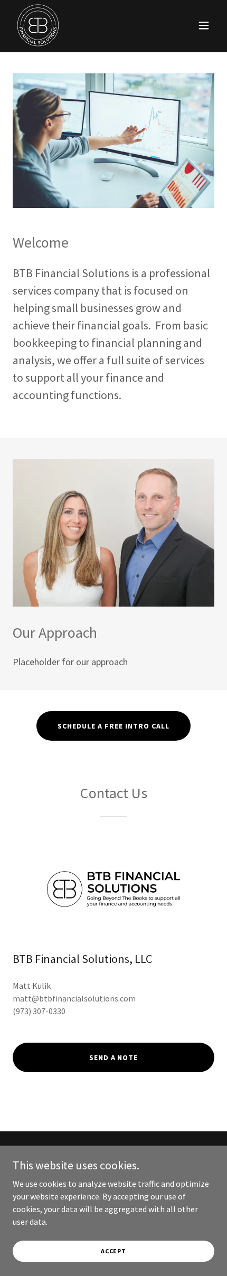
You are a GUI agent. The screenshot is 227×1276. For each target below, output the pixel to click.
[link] (38, 25)
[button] (203, 25)
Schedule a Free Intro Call (113, 726)
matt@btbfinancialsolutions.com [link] (74, 998)
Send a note (113, 1057)
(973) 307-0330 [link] (39, 1011)
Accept (113, 1251)
